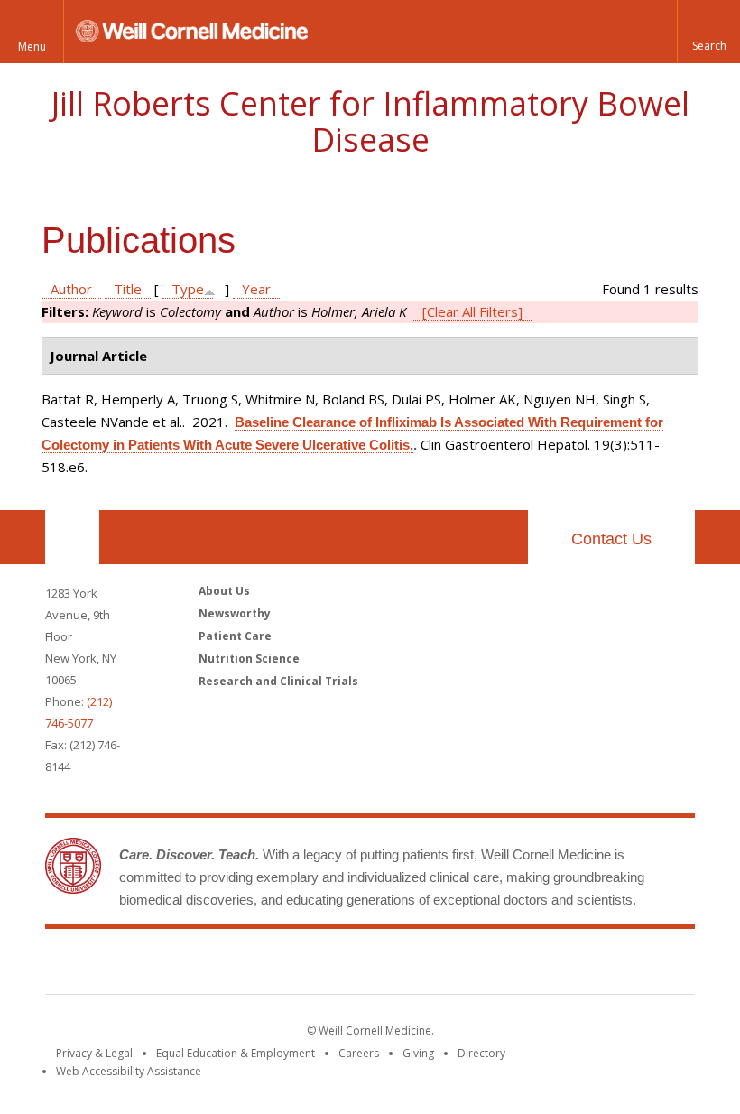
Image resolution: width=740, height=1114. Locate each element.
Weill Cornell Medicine (238, 965)
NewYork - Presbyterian (521, 965)
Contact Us (611, 539)
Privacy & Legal (94, 1053)
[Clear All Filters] (472, 311)
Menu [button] (32, 46)
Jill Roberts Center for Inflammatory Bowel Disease (370, 121)
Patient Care (235, 636)
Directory (481, 1053)
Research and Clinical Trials (278, 681)
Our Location (72, 537)
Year (256, 289)
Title (128, 289)
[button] (708, 31)
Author (71, 289)
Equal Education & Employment (235, 1053)
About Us (224, 591)
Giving (418, 1053)
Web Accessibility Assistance (128, 1071)
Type (187, 289)
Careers (358, 1053)
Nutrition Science (249, 658)
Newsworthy (235, 613)
